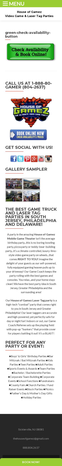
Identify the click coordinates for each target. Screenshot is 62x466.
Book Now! (31, 462)
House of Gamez (29, 12)
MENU (16, 4)
